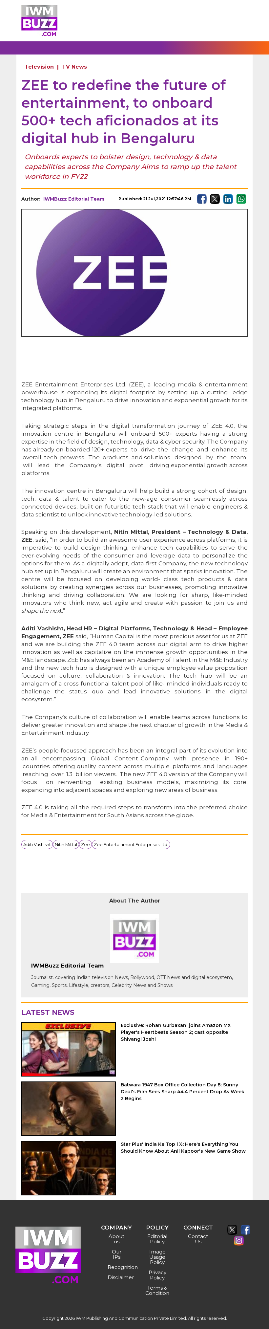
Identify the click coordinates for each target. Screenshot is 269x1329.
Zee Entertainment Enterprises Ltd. (131, 844)
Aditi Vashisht (37, 844)
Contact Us (198, 1239)
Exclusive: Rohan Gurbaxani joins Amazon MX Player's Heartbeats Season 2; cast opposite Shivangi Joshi (176, 1032)
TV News (74, 67)
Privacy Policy (157, 1275)
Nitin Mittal (66, 844)
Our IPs (116, 1254)
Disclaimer (117, 1277)
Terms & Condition (157, 1290)
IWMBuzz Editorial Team (73, 199)
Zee (85, 844)
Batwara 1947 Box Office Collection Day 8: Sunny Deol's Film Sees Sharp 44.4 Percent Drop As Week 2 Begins (182, 1091)
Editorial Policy (157, 1239)
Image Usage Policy (157, 1257)
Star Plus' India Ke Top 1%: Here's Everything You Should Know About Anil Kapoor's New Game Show (183, 1147)
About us (116, 1239)
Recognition (117, 1267)
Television (39, 67)
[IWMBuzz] (39, 20)
